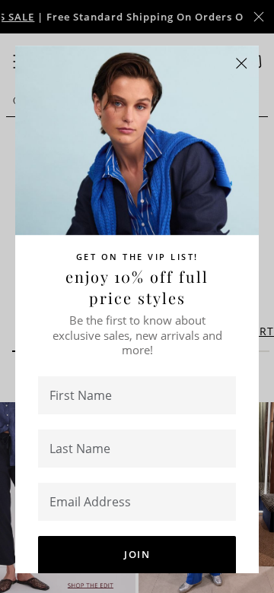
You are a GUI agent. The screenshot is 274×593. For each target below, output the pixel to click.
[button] (241, 63)
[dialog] (137, 296)
